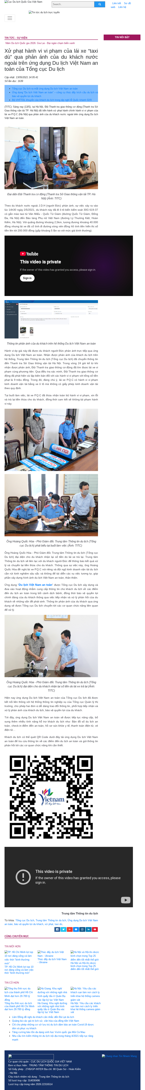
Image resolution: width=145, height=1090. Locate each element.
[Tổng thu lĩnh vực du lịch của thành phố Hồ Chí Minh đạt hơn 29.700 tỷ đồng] (20, 994)
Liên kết (116, 3)
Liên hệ (122, 7)
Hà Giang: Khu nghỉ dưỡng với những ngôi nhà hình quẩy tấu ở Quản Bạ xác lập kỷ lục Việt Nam (52, 1008)
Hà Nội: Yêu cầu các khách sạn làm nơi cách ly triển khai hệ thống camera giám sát (86, 1008)
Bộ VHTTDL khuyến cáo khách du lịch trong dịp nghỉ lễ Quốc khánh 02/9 (52, 100)
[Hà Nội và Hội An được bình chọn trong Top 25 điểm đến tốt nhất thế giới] (86, 955)
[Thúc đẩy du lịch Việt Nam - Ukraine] (53, 954)
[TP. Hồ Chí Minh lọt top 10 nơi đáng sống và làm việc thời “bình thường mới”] (20, 957)
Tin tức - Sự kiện (16, 37)
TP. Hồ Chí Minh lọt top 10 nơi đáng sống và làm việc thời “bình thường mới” (19, 969)
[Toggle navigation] (10, 18)
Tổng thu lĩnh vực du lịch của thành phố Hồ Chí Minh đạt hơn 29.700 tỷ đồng (19, 1006)
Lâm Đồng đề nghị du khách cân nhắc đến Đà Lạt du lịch (43, 1017)
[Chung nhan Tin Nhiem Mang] (119, 1056)
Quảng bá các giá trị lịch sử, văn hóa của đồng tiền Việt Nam (45, 1020)
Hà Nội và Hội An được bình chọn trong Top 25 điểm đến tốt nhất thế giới (85, 966)
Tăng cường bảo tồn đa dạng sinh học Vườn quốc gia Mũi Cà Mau (48, 1032)
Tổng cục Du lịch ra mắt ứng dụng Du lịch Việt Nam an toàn (45, 88)
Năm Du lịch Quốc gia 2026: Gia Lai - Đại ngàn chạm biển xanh (40, 43)
